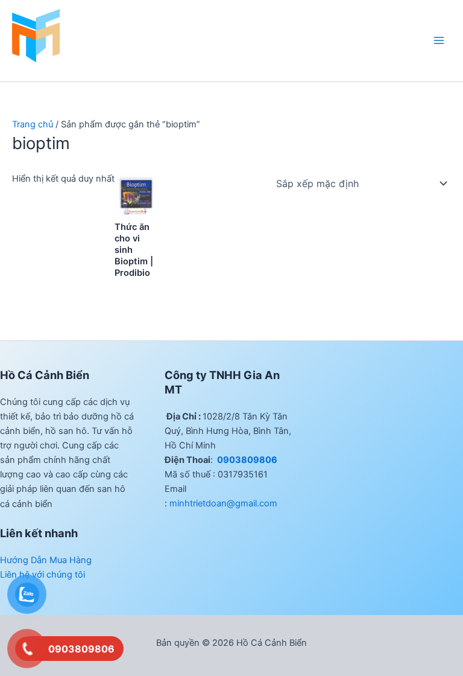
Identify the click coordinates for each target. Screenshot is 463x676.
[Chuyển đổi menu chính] (439, 40)
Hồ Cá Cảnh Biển (48, 67)
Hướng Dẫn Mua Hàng (46, 560)
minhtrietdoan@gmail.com (223, 503)
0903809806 (246, 459)
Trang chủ (32, 124)
